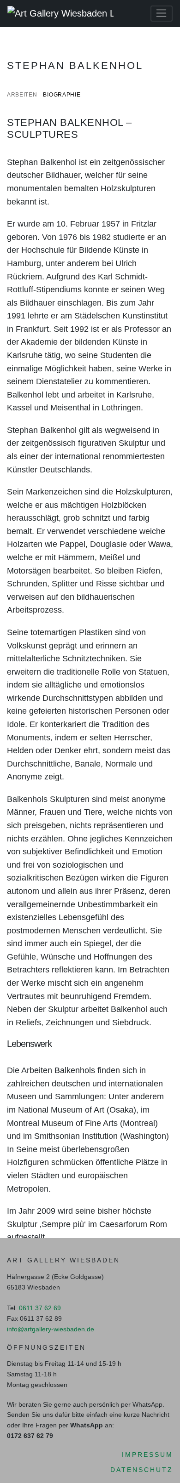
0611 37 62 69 (40, 1308)
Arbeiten (22, 94)
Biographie (61, 94)
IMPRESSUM (147, 1454)
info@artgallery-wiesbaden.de (50, 1329)
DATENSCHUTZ (141, 1469)
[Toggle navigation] (161, 14)
